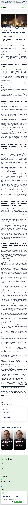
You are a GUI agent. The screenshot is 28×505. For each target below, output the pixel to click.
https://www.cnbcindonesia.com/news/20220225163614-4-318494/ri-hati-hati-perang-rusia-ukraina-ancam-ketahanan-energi (14, 386)
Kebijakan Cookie (14, 499)
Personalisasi (5, 501)
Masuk (22, 7)
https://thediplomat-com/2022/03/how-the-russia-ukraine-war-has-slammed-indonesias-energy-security (14, 394)
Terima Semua (18, 501)
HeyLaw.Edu (11, 331)
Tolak (11, 501)
